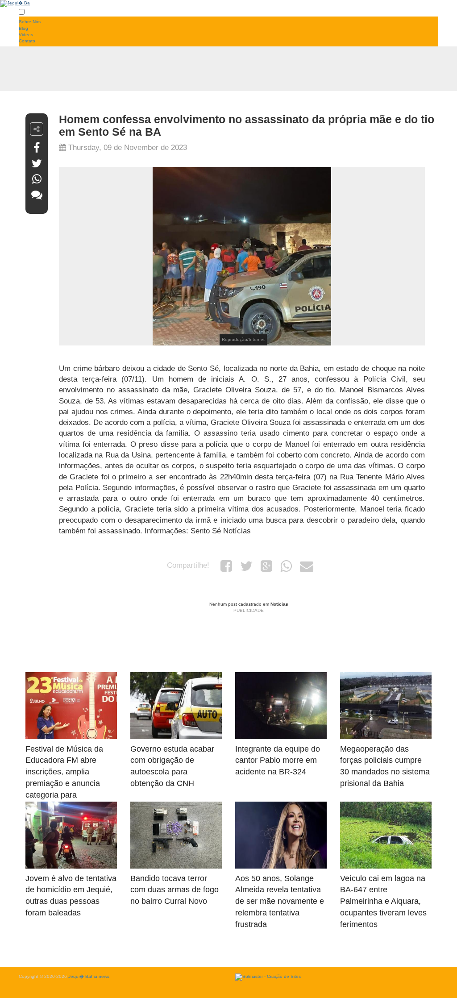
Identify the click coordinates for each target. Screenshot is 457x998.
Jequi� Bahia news (88, 976)
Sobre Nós (30, 21)
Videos (26, 34)
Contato (27, 40)
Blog (23, 28)
